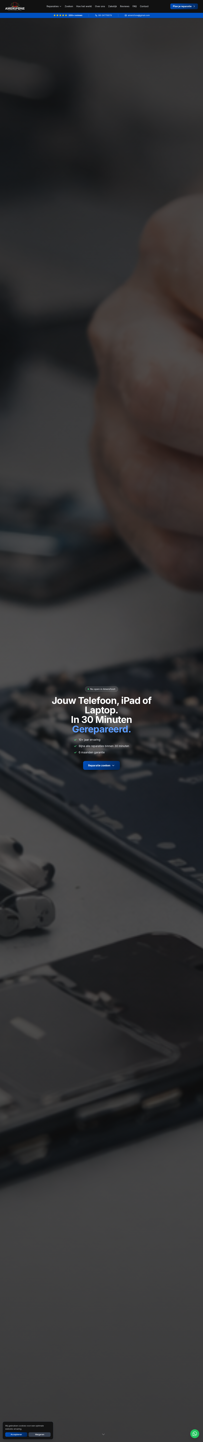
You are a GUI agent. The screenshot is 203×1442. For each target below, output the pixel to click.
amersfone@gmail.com (139, 15)
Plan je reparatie (182, 6)
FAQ (135, 6)
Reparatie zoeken (99, 765)
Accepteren (16, 1434)
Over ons (100, 6)
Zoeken (69, 6)
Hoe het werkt (84, 6)
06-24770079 (105, 15)
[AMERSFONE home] (15, 6)
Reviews (124, 6)
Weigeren (39, 1434)
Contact (144, 6)
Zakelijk (112, 6)
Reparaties (53, 6)
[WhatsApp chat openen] (194, 1433)
